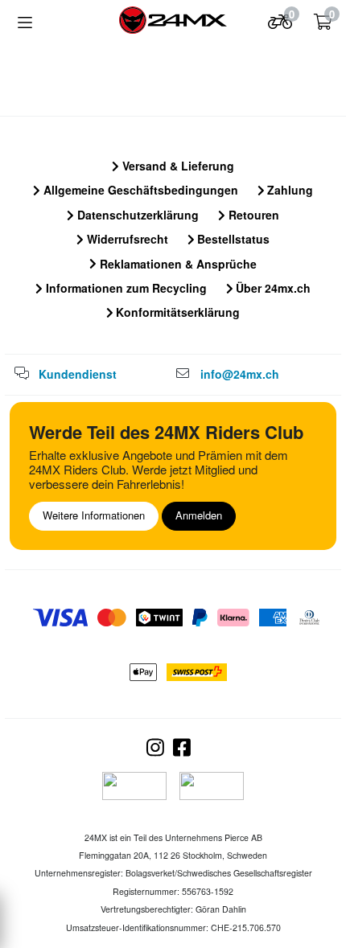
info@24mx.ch (239, 374)
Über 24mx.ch (272, 288)
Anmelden (198, 515)
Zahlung (288, 190)
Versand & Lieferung (176, 166)
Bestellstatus (232, 239)
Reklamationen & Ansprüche (177, 264)
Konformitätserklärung (176, 312)
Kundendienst (78, 374)
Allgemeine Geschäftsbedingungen (139, 190)
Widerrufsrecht (126, 239)
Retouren (252, 215)
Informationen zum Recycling (125, 288)
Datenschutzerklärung (136, 215)
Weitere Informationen (94, 515)
